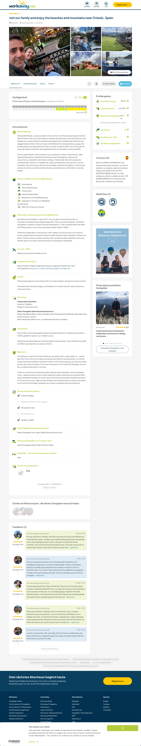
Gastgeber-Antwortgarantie (82, 713)
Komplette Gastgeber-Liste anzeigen (112, 349)
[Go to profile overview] (49, 511)
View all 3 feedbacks (49, 649)
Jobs (73, 722)
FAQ (73, 707)
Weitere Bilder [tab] (30, 84)
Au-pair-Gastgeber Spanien (102, 662)
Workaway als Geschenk (18, 716)
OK (122, 728)
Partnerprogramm (47, 719)
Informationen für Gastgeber (19, 704)
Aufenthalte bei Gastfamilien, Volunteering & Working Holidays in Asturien (53, 662)
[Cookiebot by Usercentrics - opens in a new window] (14, 741)
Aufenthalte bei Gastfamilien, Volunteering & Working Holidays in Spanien (46, 659)
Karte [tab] (42, 84)
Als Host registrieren (16, 713)
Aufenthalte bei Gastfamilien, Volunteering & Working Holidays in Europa (95, 659)
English (105, 701)
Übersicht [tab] (15, 84)
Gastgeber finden (15, 701)
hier (45, 253)
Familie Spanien (85, 662)
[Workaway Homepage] (22, 4)
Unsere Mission (45, 722)
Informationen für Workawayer (20, 707)
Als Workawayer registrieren (19, 710)
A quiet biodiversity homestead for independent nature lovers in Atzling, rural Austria (111, 333)
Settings (32, 742)
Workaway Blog (46, 701)
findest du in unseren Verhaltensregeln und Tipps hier (49, 268)
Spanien (14, 23)
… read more (73, 547)
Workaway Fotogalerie (48, 704)
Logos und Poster (46, 710)
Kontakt (126, 84)
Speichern (109, 84)
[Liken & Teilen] (96, 83)
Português (107, 710)
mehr (112, 241)
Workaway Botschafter (48, 716)
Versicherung (76, 710)
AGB (73, 716)
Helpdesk (75, 701)
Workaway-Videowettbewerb (51, 713)
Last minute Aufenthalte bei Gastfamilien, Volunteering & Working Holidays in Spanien (70, 666)
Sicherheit (75, 704)
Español (106, 707)
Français (106, 704)
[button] (103, 343)
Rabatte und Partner (16, 719)
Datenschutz (76, 719)
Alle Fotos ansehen (120, 72)
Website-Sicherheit (49, 487)
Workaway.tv (45, 707)
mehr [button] (50, 84)
